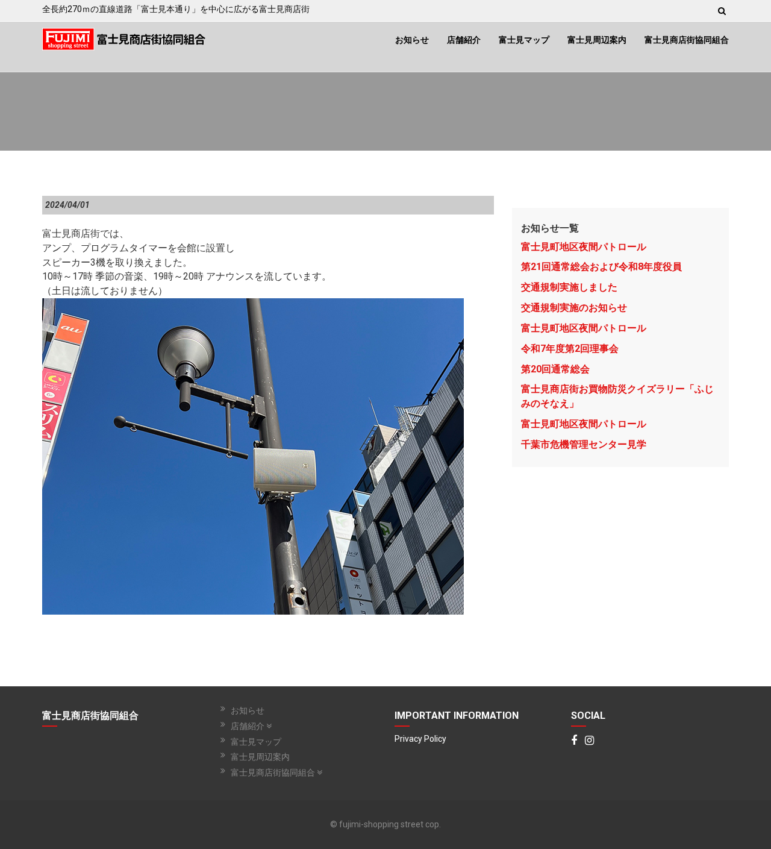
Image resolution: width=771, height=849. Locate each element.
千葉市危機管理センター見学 (583, 444)
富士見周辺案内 (596, 40)
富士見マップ (524, 40)
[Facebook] (574, 741)
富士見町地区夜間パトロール (583, 246)
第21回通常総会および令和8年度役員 (601, 266)
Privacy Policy (420, 739)
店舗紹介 (464, 40)
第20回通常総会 (555, 369)
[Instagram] (589, 741)
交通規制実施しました (569, 287)
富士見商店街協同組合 (687, 40)
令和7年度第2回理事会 (570, 348)
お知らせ (412, 40)
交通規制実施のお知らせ (574, 307)
